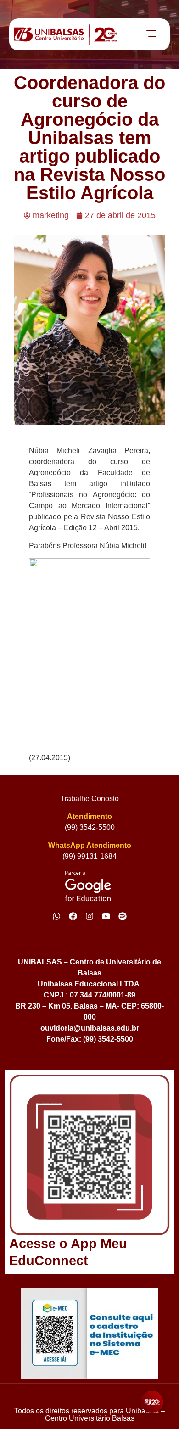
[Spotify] (122, 916)
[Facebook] (73, 916)
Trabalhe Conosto (90, 798)
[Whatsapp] (56, 916)
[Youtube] (106, 916)
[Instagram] (89, 916)
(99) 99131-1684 (89, 856)
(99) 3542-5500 (90, 827)
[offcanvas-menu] (150, 34)
